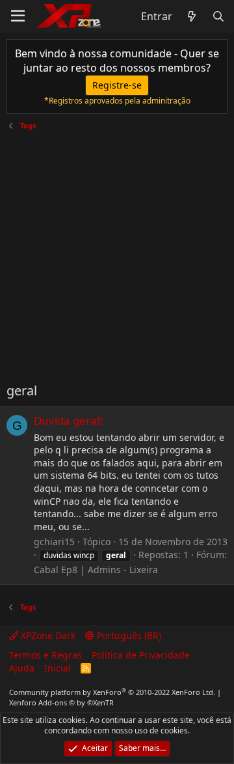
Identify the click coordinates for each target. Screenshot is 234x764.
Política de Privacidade (141, 655)
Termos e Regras (45, 655)
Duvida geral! (68, 420)
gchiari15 (54, 541)
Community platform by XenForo (112, 692)
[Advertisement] (117, 251)
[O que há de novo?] (192, 16)
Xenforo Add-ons (61, 702)
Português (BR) (127, 635)
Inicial (57, 668)
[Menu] (18, 16)
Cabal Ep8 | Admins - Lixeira (96, 569)
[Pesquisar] (218, 16)
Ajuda (21, 668)
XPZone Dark (46, 635)
